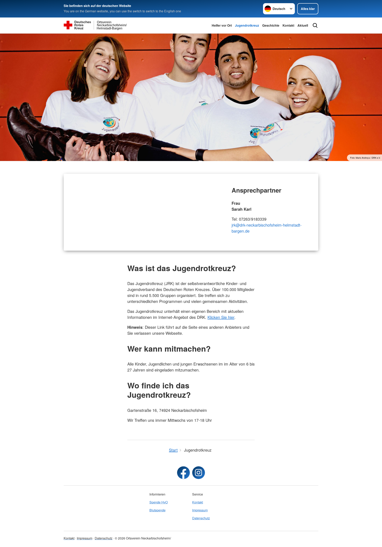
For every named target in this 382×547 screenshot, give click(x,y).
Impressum (200, 510)
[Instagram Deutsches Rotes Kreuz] (198, 472)
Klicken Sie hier (221, 317)
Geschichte (270, 25)
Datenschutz (201, 518)
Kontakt (288, 25)
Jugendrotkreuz (247, 25)
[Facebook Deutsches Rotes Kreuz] (183, 472)
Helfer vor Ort (222, 25)
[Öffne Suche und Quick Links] (315, 25)
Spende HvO (158, 502)
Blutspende (157, 510)
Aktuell (302, 25)
